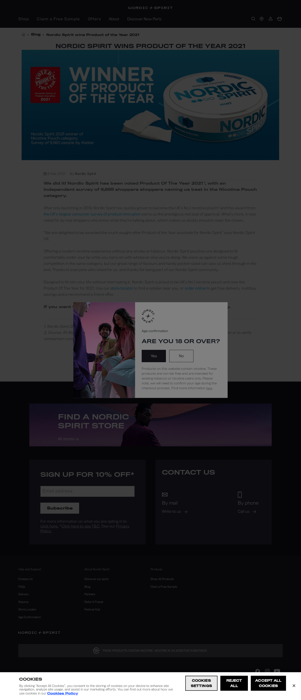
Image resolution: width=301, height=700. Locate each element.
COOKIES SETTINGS (201, 683)
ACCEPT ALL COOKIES (268, 683)
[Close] (294, 686)
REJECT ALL (234, 683)
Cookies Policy (62, 693)
